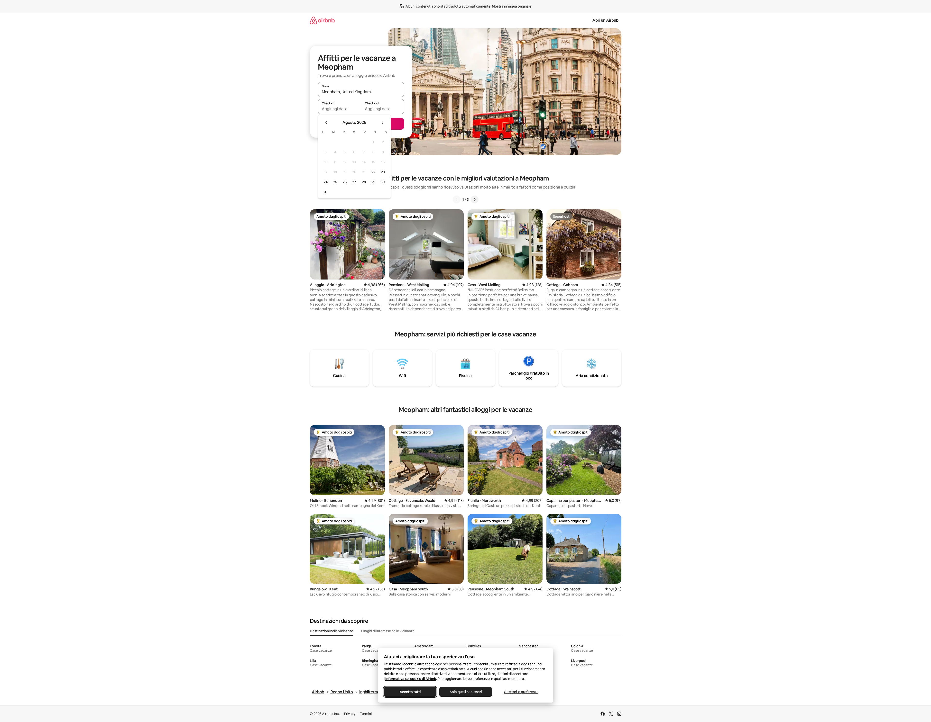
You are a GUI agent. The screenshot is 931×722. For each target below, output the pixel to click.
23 (383, 172)
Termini (366, 714)
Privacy (349, 714)
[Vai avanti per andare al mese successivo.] (382, 122)
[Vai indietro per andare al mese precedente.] (326, 122)
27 (354, 182)
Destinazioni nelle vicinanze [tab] (331, 631)
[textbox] (339, 109)
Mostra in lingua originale (511, 6)
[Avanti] (475, 199)
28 (364, 182)
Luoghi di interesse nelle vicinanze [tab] (388, 631)
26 (345, 182)
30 (383, 182)
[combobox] (361, 92)
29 (373, 182)
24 (326, 182)
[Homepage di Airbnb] (322, 20)
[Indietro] (457, 199)
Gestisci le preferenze (521, 692)
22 (373, 172)
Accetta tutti (410, 692)
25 (335, 182)
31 (325, 192)
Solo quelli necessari (465, 692)
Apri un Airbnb (605, 20)
